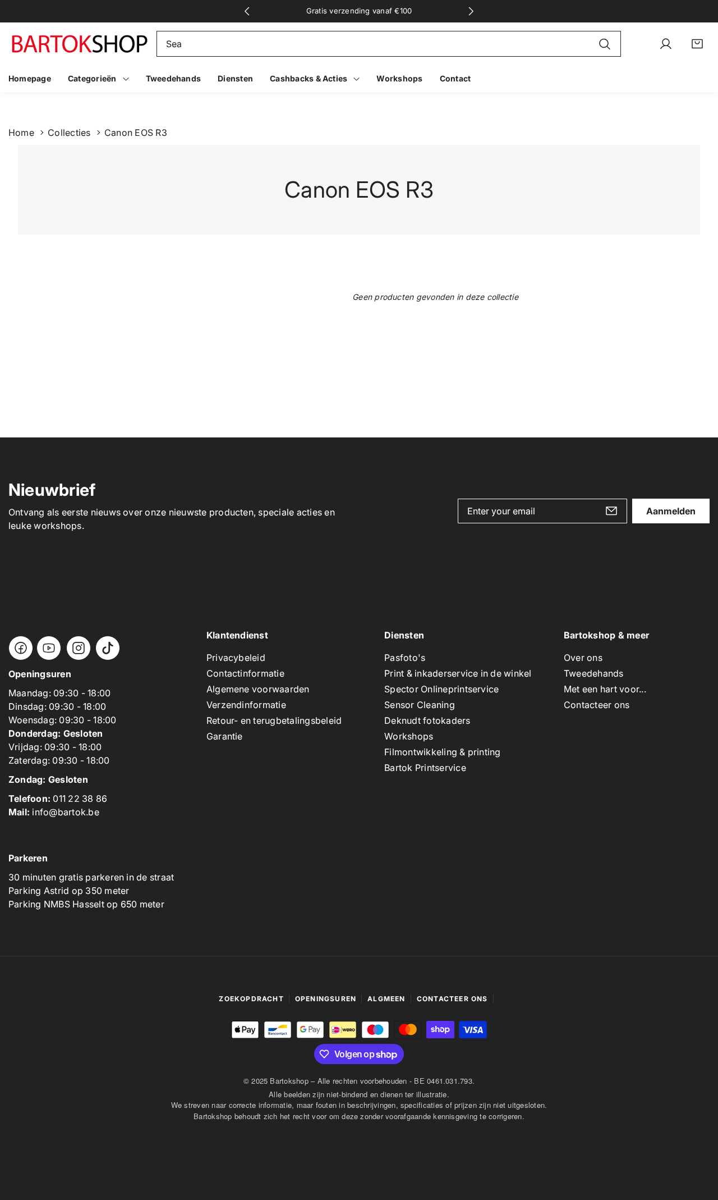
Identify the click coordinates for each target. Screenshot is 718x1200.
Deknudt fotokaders (427, 720)
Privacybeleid (235, 657)
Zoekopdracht (251, 998)
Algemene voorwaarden (258, 689)
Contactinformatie (245, 673)
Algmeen (386, 998)
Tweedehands (594, 673)
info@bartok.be (65, 812)
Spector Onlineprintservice (441, 689)
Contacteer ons (596, 704)
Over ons (583, 657)
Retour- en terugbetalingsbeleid (274, 720)
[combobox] (388, 43)
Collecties (69, 132)
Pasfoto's (404, 657)
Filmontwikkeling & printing (442, 752)
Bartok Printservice (425, 767)
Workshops (408, 736)
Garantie (224, 736)
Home (21, 132)
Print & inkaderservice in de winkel (457, 673)
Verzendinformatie (246, 704)
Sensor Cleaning (419, 704)
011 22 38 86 (80, 798)
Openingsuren (325, 998)
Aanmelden (671, 511)
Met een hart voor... (605, 689)
